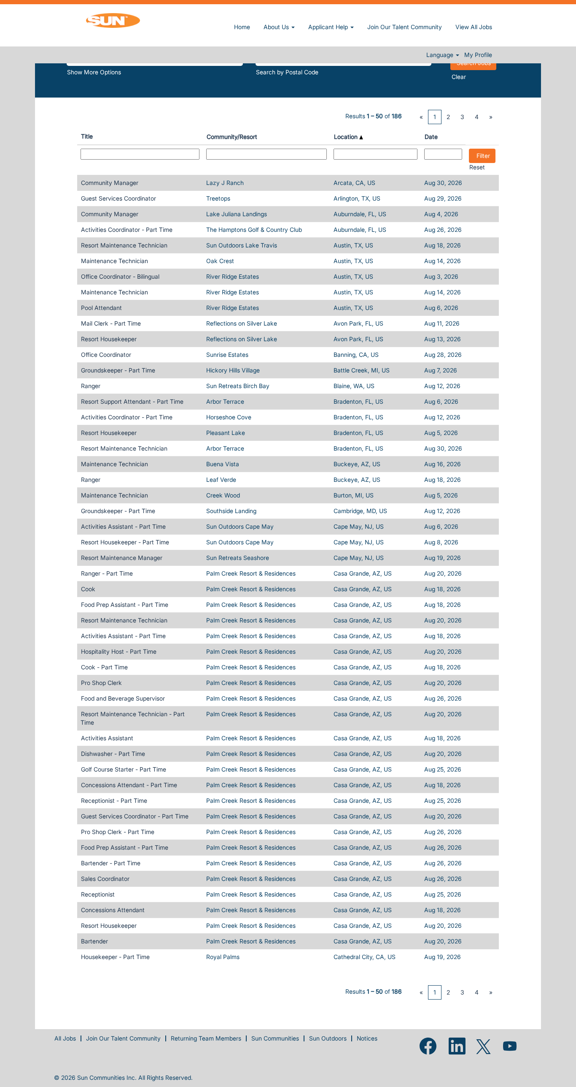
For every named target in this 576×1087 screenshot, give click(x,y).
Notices (367, 1038)
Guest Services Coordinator (118, 198)
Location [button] (346, 136)
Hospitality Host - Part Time (118, 651)
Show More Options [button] (94, 72)
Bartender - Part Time (110, 863)
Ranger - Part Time (107, 573)
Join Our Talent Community (404, 26)
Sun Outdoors (328, 1038)
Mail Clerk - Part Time (111, 323)
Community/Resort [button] (232, 136)
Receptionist (98, 894)
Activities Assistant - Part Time (123, 526)
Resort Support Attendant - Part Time (132, 401)
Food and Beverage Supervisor (123, 698)
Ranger (90, 385)
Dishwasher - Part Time (113, 753)
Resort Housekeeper (109, 338)
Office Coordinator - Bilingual (120, 276)
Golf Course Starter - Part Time (123, 769)
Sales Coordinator (105, 878)
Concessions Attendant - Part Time (129, 784)
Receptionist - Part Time (114, 800)
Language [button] (440, 55)
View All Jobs (473, 26)
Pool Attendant (101, 307)
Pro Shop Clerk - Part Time (117, 831)
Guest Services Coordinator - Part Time (134, 816)
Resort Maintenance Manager (121, 557)
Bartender (94, 941)
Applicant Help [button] (329, 26)
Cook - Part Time (104, 667)
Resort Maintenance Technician (124, 245)
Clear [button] (459, 76)
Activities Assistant (107, 738)
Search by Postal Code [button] (287, 72)
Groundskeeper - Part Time (118, 370)
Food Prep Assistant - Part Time (124, 604)
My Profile (478, 55)
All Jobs (65, 1038)
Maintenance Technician (114, 260)
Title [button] (87, 136)
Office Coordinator (106, 354)
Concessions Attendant (113, 909)
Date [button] (431, 136)
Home (242, 26)
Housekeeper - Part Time (115, 956)
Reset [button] (477, 167)
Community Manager (109, 182)
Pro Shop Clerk (101, 682)
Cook (88, 588)
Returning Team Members (206, 1038)
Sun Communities (275, 1038)
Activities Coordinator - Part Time (126, 229)
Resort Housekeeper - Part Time (125, 542)
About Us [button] (277, 26)
